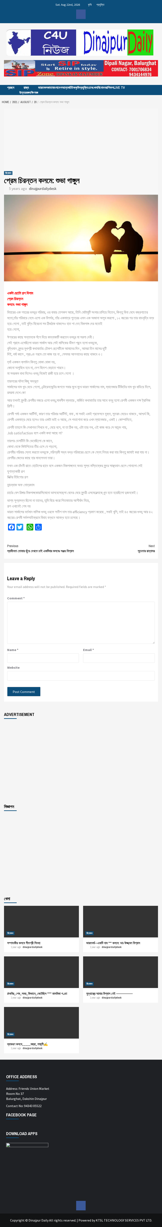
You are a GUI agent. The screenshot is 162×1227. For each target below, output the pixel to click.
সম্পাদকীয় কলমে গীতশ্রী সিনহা (23, 943)
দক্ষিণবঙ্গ (33, 92)
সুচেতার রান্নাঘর (146, 548)
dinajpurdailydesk (43, 188)
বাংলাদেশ (57, 87)
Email (88, 650)
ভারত (41, 87)
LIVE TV (119, 87)
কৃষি (90, 5)
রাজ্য (26, 87)
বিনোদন (102, 87)
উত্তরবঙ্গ (24, 92)
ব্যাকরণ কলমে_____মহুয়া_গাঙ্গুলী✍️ (27, 1044)
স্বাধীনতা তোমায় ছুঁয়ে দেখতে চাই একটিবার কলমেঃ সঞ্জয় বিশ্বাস (40, 548)
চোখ (90, 87)
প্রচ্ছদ (10, 87)
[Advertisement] (81, 138)
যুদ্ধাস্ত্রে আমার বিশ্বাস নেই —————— (109, 993)
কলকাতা (48, 87)
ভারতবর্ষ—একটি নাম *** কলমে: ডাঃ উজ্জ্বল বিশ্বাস (113, 943)
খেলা (95, 87)
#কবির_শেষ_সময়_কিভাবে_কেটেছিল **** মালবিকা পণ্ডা (37, 993)
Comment (16, 598)
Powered (84, 1220)
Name (12, 650)
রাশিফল (110, 87)
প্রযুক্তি (100, 5)
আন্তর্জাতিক (68, 87)
